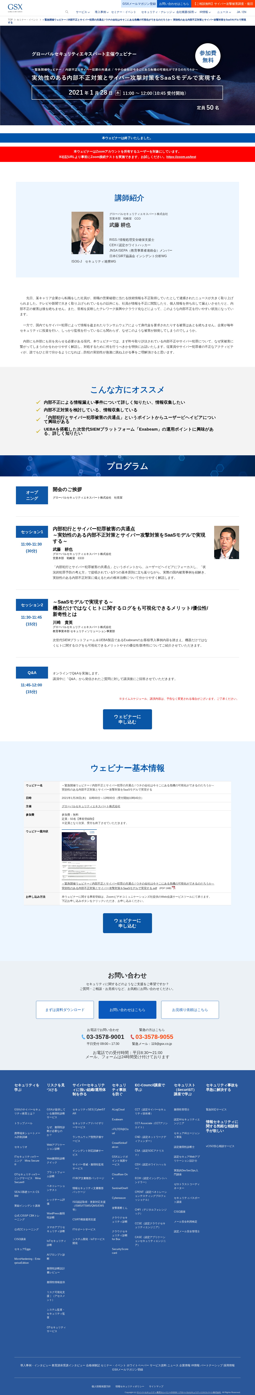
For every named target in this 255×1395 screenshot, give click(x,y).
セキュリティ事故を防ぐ (119, 1089)
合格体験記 (93, 1365)
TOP (10, 19)
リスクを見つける (56, 1087)
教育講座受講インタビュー (68, 1365)
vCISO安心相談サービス (220, 1146)
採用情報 (229, 1365)
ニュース (222, 12)
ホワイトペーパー (138, 1365)
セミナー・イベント (123, 12)
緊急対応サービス (216, 1109)
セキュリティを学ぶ (26, 1087)
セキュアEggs (22, 1249)
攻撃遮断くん (120, 1207)
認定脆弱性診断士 (184, 1146)
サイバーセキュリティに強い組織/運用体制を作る (89, 1089)
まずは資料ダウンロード (65, 1010)
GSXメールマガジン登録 (139, 3)
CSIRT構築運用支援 (84, 1219)
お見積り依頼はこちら (190, 1010)
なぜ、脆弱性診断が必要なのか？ (56, 1131)
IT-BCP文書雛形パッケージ (88, 1178)
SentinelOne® (120, 1188)
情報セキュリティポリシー (130, 1386)
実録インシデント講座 (27, 1205)
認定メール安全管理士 (187, 1231)
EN (244, 12)
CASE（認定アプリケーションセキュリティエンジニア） (150, 1241)
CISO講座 (20, 1239)
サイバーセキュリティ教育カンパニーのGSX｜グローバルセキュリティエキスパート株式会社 (179, 1392)
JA (238, 12)
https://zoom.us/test (181, 157)
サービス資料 (158, 1365)
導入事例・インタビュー (35, 1365)
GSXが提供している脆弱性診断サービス (56, 1113)
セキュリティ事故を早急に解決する (222, 1087)
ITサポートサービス (84, 1229)
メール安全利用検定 (185, 1221)
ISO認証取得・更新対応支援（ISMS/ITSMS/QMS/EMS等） (89, 1205)
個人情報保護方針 (101, 1386)
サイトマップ (156, 1386)
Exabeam (117, 1119)
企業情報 (184, 1365)
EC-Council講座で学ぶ (150, 1087)
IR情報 (204, 12)
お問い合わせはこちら (174, 3)
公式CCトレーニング (26, 1229)
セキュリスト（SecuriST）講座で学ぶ (185, 1089)
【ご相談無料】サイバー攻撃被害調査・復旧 (223, 3)
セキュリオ (20, 1146)
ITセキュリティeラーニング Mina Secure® (26, 1160)
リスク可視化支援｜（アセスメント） (56, 1296)
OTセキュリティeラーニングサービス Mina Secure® (27, 1178)
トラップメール (23, 1123)
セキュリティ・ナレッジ (156, 12)
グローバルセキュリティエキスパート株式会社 (91, 806)
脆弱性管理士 (181, 1109)
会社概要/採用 (185, 12)
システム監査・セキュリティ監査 (56, 1313)
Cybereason (119, 1197)
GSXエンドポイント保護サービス (120, 1160)
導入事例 (100, 12)
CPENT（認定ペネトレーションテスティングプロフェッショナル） (151, 1195)
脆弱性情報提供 (56, 1282)
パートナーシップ (211, 1365)
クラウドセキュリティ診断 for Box (120, 1235)
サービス (81, 12)
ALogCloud (118, 1109)
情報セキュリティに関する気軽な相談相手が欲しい (222, 1126)
